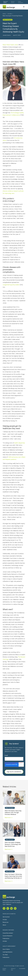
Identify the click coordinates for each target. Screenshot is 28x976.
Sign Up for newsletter (14, 772)
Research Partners (8, 930)
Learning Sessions (7, 952)
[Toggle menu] (23, 6)
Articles (10, 13)
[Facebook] (4, 908)
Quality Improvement (9, 946)
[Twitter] (7, 908)
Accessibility (22, 968)
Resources (5, 922)
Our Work (5, 954)
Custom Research (7, 936)
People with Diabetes (9, 913)
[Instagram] (15, 908)
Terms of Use (13, 969)
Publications (6, 938)
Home (4, 13)
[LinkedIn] (11, 908)
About (4, 925)
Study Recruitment (8, 933)
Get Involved (6, 917)
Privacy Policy (4, 969)
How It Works (6, 949)
